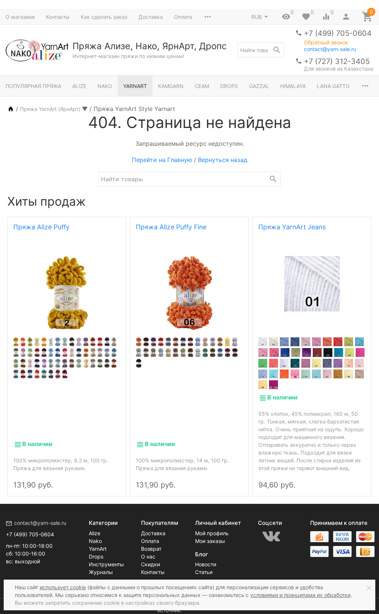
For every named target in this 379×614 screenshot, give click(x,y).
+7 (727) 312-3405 (337, 61)
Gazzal (259, 86)
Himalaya (293, 86)
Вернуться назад (222, 159)
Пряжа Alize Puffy (41, 227)
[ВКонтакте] (271, 536)
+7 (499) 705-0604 (338, 33)
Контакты (58, 17)
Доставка (150, 17)
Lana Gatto (333, 86)
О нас (148, 556)
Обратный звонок (326, 42)
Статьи (203, 572)
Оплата (183, 17)
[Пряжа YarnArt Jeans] (311, 283)
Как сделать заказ (104, 17)
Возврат (151, 549)
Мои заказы (210, 541)
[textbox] (261, 50)
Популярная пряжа (33, 86)
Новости (205, 564)
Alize (79, 86)
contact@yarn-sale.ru (330, 49)
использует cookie (63, 587)
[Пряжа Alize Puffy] (66, 293)
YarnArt (135, 86)
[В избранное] (112, 478)
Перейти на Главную (162, 159)
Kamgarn (171, 86)
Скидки (150, 564)
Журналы (101, 572)
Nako (104, 86)
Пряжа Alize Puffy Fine (171, 227)
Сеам (202, 86)
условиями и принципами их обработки (300, 595)
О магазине (20, 17)
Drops (229, 86)
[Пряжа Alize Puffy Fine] (189, 293)
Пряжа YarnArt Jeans (292, 227)
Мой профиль (212, 533)
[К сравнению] (99, 478)
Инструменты (106, 564)
